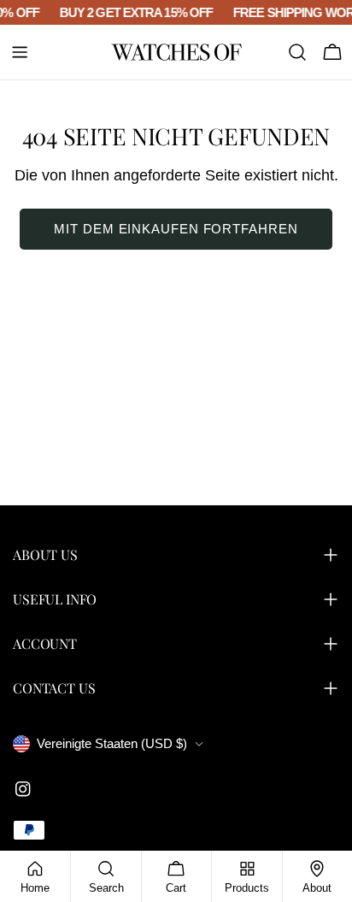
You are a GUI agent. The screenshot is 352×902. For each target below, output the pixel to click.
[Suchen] (297, 52)
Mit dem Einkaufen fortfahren (175, 228)
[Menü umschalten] (20, 52)
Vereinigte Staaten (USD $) (112, 743)
